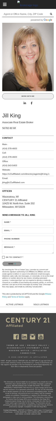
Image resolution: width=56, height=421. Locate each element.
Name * (7, 222)
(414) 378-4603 (9, 148)
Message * (9, 247)
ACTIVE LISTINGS (14, 304)
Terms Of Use (15, 345)
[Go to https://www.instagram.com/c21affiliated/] (32, 336)
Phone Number (12, 239)
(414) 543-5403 (9, 165)
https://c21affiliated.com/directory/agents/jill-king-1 (25, 174)
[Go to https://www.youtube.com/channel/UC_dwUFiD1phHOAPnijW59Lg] (41, 336)
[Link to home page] (28, 5)
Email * (7, 230)
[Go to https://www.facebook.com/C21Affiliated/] (16, 336)
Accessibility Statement (23, 348)
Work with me (28, 96)
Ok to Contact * (14, 257)
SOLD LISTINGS (41, 304)
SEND (11, 264)
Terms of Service (18, 297)
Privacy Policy (37, 345)
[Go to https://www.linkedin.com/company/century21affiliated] (24, 336)
